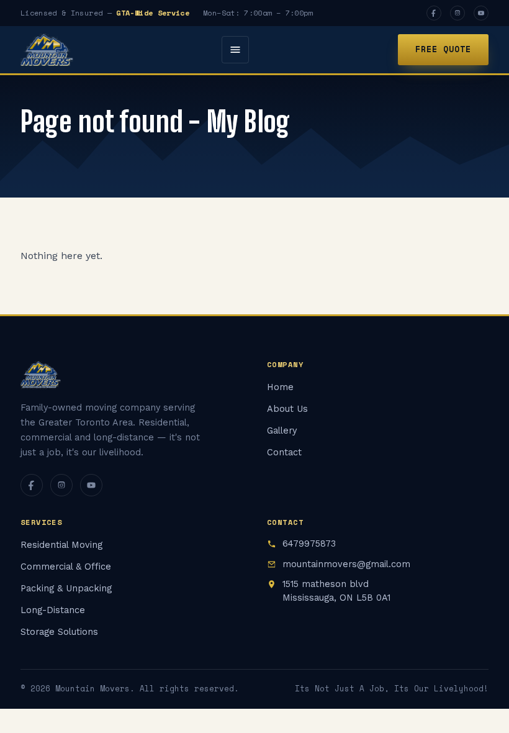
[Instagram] (457, 13)
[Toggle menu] (235, 49)
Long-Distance (52, 610)
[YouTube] (481, 13)
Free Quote (443, 49)
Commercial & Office (65, 567)
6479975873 (309, 544)
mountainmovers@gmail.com (346, 564)
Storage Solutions (59, 632)
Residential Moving (61, 545)
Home (280, 387)
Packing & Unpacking (66, 588)
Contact (284, 452)
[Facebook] (433, 13)
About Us (287, 409)
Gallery (282, 431)
